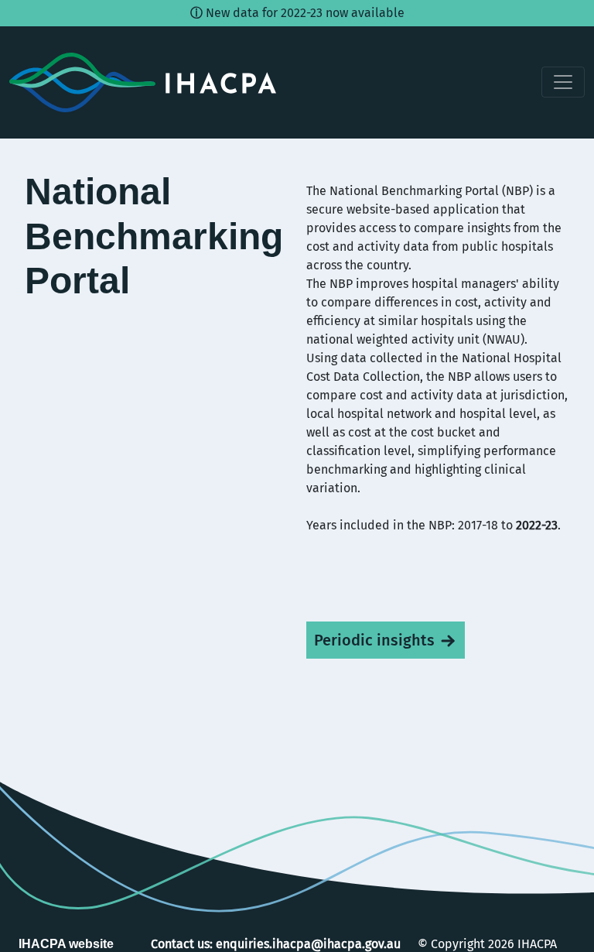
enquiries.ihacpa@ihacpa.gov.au (308, 944)
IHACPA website (66, 943)
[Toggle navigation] (563, 82)
